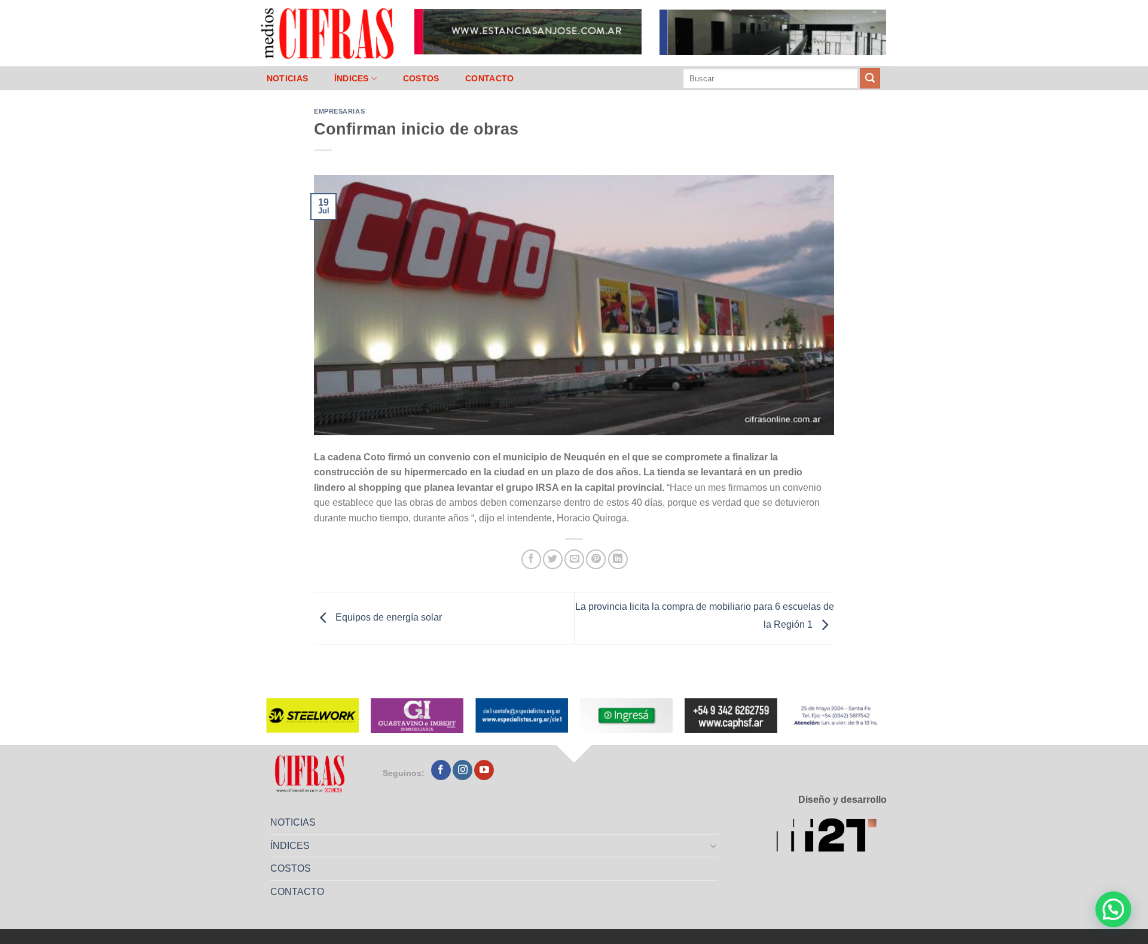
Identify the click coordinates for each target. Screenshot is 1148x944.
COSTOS (421, 78)
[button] (1113, 909)
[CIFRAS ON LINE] (328, 33)
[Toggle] (714, 845)
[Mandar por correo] (574, 559)
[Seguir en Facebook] (441, 770)
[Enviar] (870, 78)
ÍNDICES (351, 78)
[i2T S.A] (831, 837)
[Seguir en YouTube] (484, 770)
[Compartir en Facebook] (531, 559)
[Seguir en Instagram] (462, 770)
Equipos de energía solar (387, 617)
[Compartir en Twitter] (553, 559)
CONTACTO (489, 78)
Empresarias (339, 111)
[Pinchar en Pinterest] (596, 559)
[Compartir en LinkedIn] (618, 559)
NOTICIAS (287, 78)
